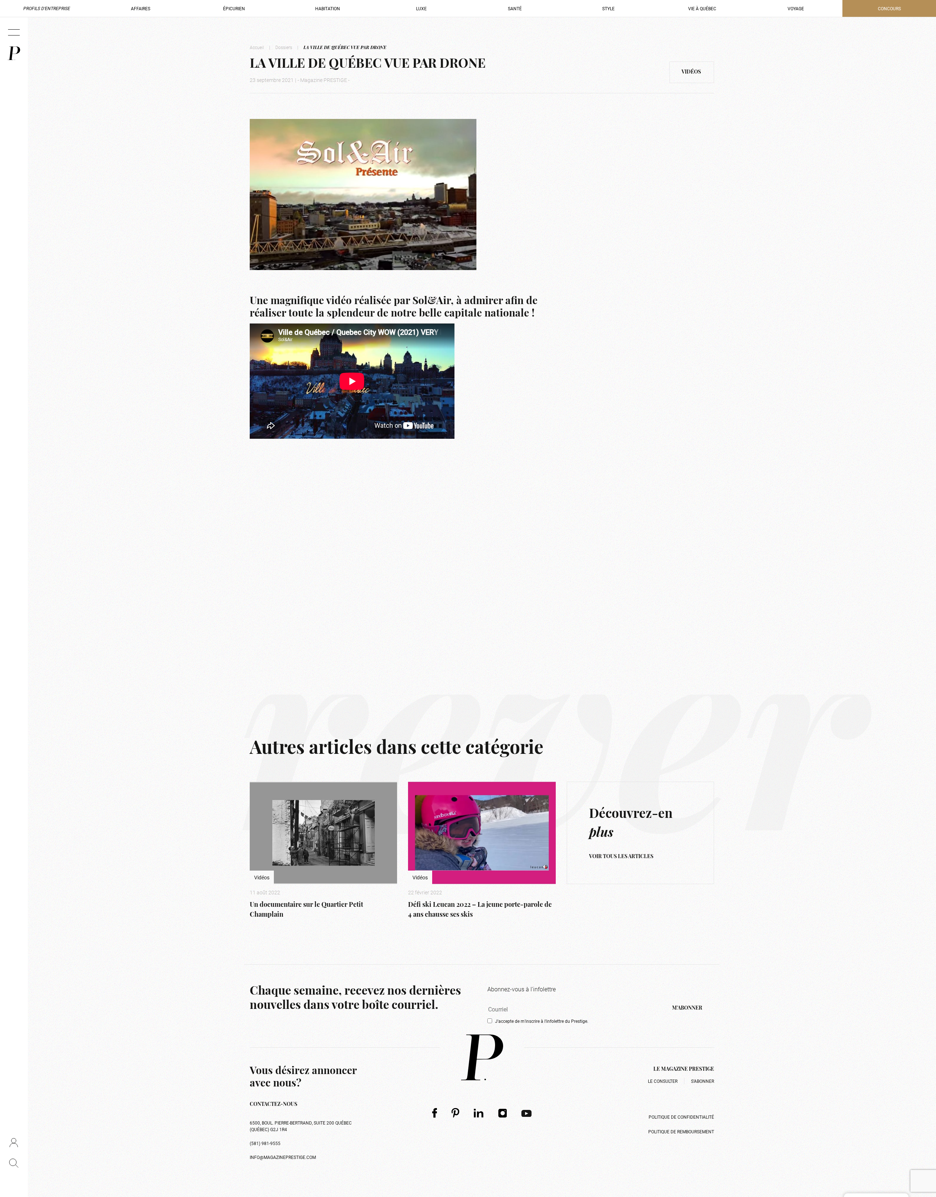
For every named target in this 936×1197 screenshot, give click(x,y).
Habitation (327, 8)
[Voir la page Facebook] (434, 1113)
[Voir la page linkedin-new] (479, 1113)
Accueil (257, 47)
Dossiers (283, 47)
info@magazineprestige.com (283, 1157)
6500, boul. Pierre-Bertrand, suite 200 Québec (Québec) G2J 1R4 (301, 1126)
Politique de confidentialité (681, 1117)
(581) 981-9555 (265, 1143)
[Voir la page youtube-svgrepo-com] (526, 1112)
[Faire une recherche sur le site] (13, 1163)
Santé (515, 8)
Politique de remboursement (681, 1131)
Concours (889, 8)
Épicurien (234, 8)
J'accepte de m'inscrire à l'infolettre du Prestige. (541, 1021)
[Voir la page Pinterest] (455, 1113)
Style (608, 8)
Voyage (796, 8)
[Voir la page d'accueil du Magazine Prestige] (482, 1057)
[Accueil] (14, 53)
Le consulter (663, 1081)
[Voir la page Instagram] (502, 1113)
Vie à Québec (702, 8)
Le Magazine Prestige (683, 1069)
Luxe (421, 8)
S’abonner (702, 1081)
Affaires (140, 8)
